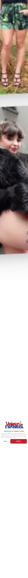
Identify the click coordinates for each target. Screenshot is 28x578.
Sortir (5, 441)
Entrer (18, 441)
